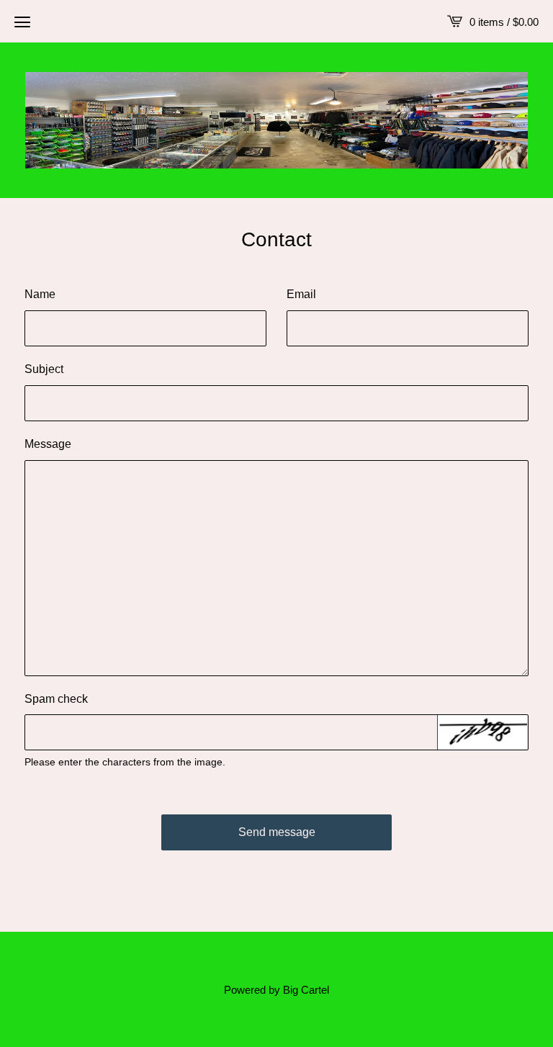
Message (47, 444)
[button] (22, 22)
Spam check (56, 699)
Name (39, 294)
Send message (276, 832)
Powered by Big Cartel (276, 990)
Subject (43, 369)
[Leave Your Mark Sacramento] (276, 120)
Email (301, 294)
